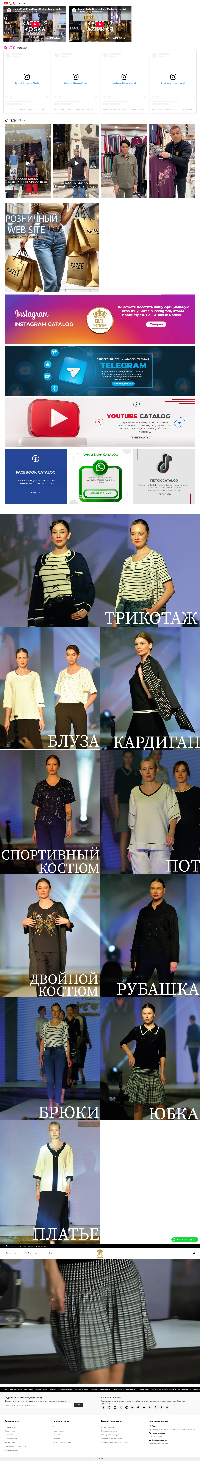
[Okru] (149, 1407)
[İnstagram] (109, 1407)
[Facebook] (103, 1407)
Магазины (32, 1253)
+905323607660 (155, 1436)
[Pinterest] (155, 1407)
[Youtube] (167, 1407)
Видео (52, 1253)
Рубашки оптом (10, 1427)
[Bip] (126, 1407)
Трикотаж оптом (11, 1439)
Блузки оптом (10, 1442)
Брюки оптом (10, 1435)
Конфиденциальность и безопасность (115, 1442)
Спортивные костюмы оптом (15, 1446)
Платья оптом (10, 1431)
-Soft (99, 1459)
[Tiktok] (138, 1407)
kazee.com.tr (43, 1246)
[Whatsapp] (115, 1407)
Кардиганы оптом (11, 1450)
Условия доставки (108, 1427)
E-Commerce (106, 1459)
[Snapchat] (161, 1407)
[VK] (144, 1407)
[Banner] (28, 161)
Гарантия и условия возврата (112, 1439)
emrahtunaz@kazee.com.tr (159, 1443)
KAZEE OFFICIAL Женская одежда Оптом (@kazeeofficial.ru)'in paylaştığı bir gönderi (37, 109)
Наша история (58, 1431)
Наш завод (57, 1435)
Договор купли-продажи (110, 1435)
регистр (78, 1405)
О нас (55, 1427)
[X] (121, 1407)
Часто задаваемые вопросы (63, 1442)
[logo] (100, 1253)
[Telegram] (132, 1407)
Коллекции (11, 1253)
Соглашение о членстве (110, 1431)
